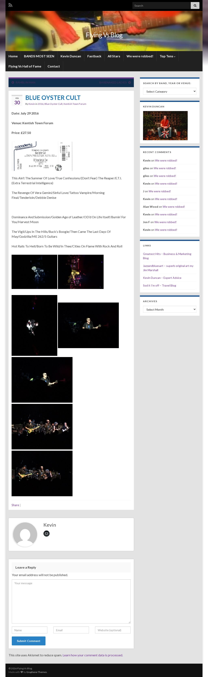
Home (13, 56)
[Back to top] (199, 668)
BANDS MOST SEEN (39, 56)
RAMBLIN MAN (25, 82)
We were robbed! (140, 56)
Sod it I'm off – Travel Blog (159, 285)
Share (15, 505)
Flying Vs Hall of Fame (25, 66)
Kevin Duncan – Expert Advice (162, 277)
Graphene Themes (36, 672)
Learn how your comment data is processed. (93, 655)
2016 (40, 103)
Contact (54, 66)
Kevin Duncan (71, 56)
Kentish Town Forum (75, 103)
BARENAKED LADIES (113, 82)
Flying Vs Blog (104, 35)
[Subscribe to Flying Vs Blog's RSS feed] (10, 4)
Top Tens (167, 56)
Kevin (32, 103)
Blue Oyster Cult (53, 103)
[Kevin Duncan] (165, 125)
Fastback (94, 56)
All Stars (114, 56)
